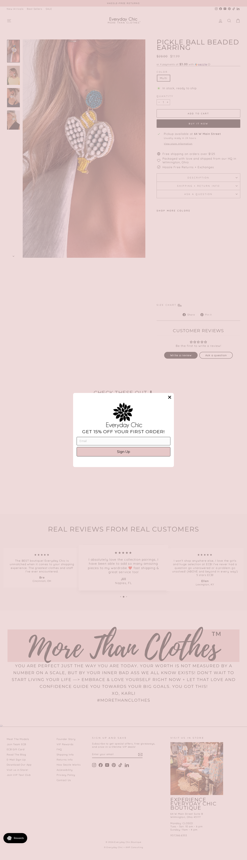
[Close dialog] (170, 397)
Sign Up (123, 452)
